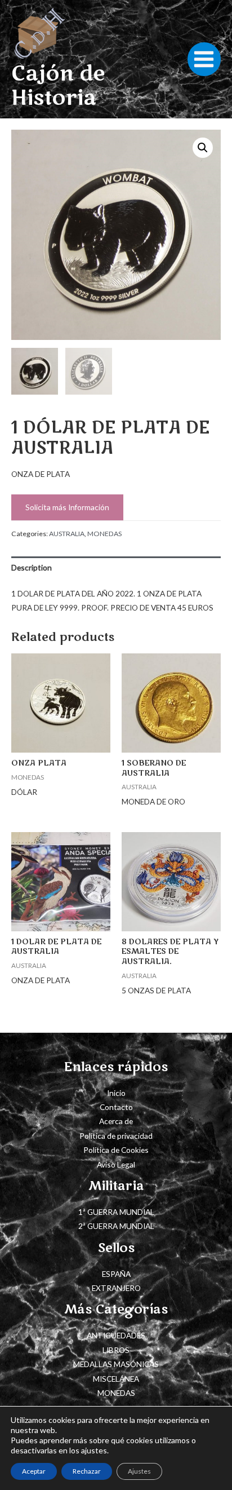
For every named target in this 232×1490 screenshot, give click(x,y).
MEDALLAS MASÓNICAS (116, 1364)
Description (31, 567)
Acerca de (116, 1121)
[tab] (116, 567)
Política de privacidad (116, 1135)
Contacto (116, 1107)
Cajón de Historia (58, 86)
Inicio (116, 1093)
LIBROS (116, 1350)
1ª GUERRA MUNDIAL (116, 1212)
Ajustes (139, 1471)
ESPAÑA (116, 1274)
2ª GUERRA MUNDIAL (116, 1226)
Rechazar (87, 1471)
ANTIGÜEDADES (116, 1335)
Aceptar (34, 1471)
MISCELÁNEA (116, 1378)
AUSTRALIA (66, 533)
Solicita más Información (67, 507)
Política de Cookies (116, 1150)
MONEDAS (104, 533)
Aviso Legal (116, 1164)
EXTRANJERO (116, 1288)
